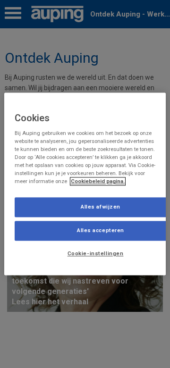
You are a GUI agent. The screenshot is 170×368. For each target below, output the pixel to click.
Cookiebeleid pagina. (98, 181)
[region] (85, 183)
